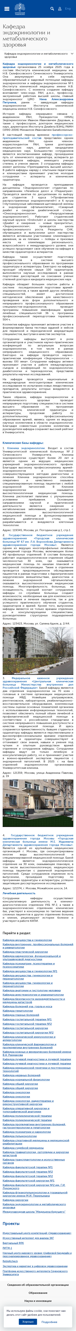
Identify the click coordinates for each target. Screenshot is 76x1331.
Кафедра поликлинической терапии (27, 1115)
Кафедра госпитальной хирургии (25, 1028)
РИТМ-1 (7, 1248)
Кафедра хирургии (15, 1200)
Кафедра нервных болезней (21, 1075)
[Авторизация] (61, 9)
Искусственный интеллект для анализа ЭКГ (28, 1238)
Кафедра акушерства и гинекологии (27, 940)
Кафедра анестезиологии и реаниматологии (33, 994)
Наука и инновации (38, 1301)
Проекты (11, 1223)
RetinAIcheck (10, 1261)
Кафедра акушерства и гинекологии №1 (30, 971)
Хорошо (28, 1321)
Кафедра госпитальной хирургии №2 (28, 1032)
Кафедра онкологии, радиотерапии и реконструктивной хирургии (28, 1102)
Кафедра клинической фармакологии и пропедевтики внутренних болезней (29, 1046)
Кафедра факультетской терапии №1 (28, 1167)
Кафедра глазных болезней (21, 1015)
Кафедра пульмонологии (20, 1136)
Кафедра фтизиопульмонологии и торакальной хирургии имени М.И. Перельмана (35, 1194)
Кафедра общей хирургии (20, 1083)
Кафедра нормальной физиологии (26, 1079)
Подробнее (49, 1322)
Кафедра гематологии (18, 1010)
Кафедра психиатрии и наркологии (27, 1132)
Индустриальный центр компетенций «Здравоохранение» (37, 1233)
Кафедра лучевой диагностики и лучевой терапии (37, 1059)
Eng (68, 8)
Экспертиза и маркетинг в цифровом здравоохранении (35, 1266)
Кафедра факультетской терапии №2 (28, 1171)
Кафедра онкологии (16, 1092)
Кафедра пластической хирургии (25, 951)
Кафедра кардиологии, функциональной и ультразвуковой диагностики (32, 958)
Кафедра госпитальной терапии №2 (27, 1024)
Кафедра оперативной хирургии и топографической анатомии (26, 1110)
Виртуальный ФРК (13, 1243)
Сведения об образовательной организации (38, 1285)
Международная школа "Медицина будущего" (34, 1211)
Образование (38, 1293)
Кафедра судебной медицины (23, 1148)
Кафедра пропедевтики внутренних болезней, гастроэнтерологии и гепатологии (34, 1126)
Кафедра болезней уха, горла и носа (27, 1006)
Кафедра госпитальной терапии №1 (27, 1019)
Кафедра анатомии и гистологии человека (32, 990)
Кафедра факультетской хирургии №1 (28, 1180)
